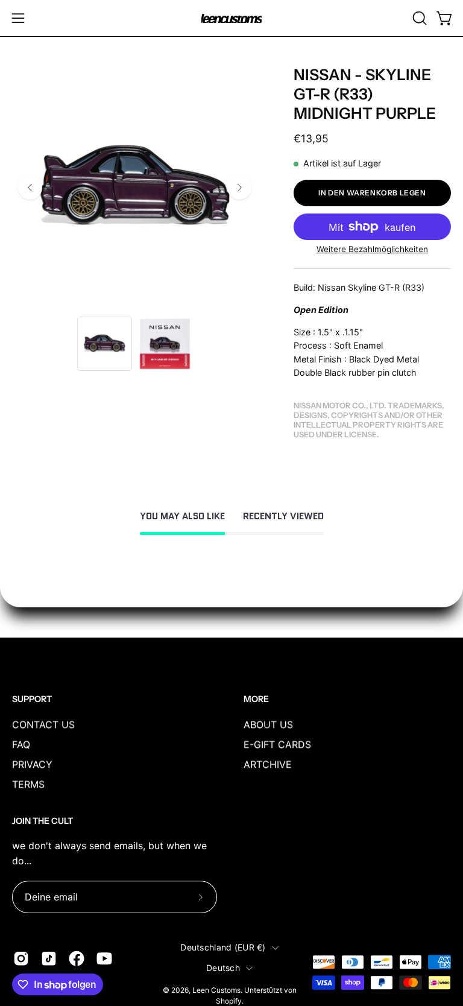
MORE (256, 699)
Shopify (229, 1001)
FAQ (21, 744)
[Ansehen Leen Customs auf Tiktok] (49, 958)
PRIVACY (32, 764)
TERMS (28, 784)
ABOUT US (268, 724)
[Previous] (30, 188)
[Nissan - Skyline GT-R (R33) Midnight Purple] (104, 344)
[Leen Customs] (231, 18)
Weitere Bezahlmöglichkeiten (372, 249)
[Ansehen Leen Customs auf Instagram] (21, 958)
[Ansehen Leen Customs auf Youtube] (104, 958)
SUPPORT (32, 699)
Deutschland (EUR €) (222, 947)
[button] (418, 18)
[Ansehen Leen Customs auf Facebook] (77, 958)
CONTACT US (43, 724)
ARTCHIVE (268, 764)
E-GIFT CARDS (277, 744)
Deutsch (223, 968)
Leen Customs (216, 990)
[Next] (239, 188)
